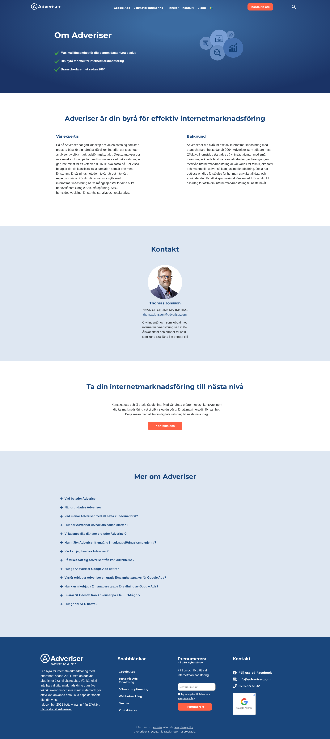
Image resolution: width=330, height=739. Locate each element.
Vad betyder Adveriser (81, 498)
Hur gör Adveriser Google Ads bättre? (92, 568)
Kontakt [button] (188, 8)
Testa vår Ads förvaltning (128, 680)
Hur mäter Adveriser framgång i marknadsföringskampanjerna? (110, 542)
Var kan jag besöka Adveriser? (87, 551)
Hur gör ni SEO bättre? (81, 604)
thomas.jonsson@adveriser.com (165, 314)
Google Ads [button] (122, 8)
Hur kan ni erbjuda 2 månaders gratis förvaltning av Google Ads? (111, 586)
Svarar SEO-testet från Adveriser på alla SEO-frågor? (103, 595)
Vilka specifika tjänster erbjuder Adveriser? (96, 533)
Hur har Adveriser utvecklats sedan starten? (96, 525)
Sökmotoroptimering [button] (148, 8)
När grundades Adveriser (83, 507)
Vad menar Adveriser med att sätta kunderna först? (101, 516)
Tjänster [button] (173, 8)
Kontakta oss (128, 710)
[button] (211, 8)
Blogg (201, 8)
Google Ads (127, 671)
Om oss (124, 703)
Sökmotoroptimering (133, 689)
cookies (157, 727)
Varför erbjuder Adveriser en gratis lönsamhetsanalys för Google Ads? (115, 577)
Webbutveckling (130, 696)
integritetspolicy (186, 698)
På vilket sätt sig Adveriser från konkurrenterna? (99, 560)
